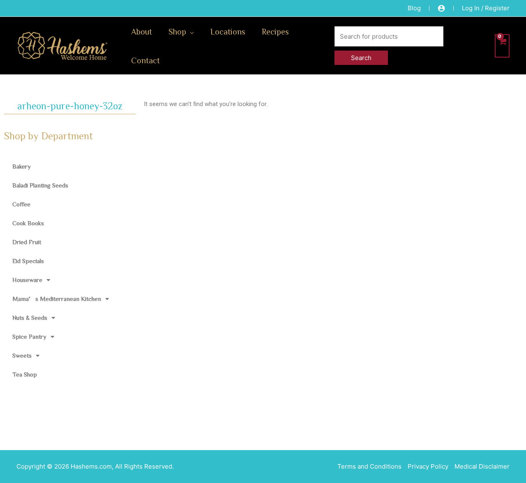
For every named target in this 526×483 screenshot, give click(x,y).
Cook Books (28, 223)
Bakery (21, 166)
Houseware (27, 280)
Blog (414, 8)
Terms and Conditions (369, 466)
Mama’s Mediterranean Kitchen (56, 299)
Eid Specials (28, 261)
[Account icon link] (441, 8)
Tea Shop (24, 374)
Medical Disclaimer (482, 466)
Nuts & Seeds (29, 317)
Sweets (22, 355)
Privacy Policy (428, 466)
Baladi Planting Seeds (40, 185)
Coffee (21, 204)
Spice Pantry (29, 336)
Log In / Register (486, 8)
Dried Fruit (26, 242)
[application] (190, 31)
